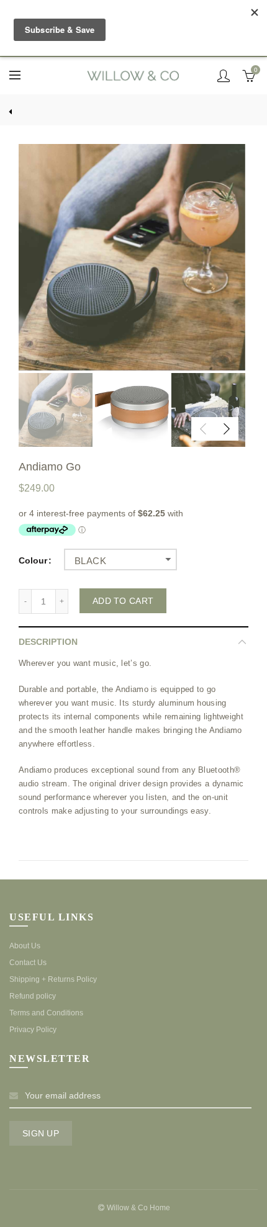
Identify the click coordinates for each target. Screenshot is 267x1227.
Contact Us (28, 962)
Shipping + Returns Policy (53, 979)
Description (48, 642)
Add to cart (123, 601)
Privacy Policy (33, 1029)
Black (90, 560)
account (223, 75)
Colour (33, 560)
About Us (24, 946)
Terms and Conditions (46, 1013)
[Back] (18, 109)
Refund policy (32, 996)
